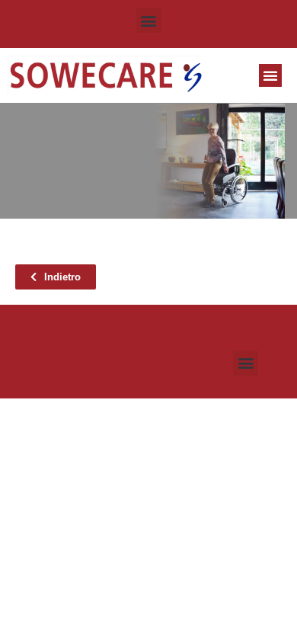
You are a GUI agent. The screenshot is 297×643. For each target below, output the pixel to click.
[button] (148, 20)
